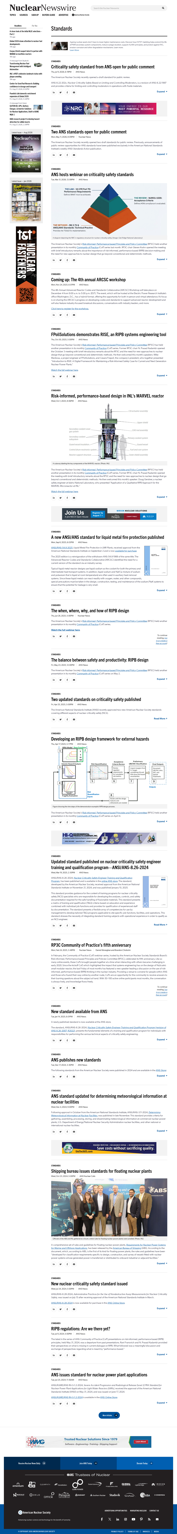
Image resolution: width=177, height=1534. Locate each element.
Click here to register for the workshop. (70, 308)
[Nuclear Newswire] (149, 1519)
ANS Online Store (116, 1302)
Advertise (63, 14)
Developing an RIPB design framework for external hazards (100, 738)
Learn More (74, 50)
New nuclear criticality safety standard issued (89, 1283)
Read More (159, 718)
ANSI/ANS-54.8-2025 (61, 547)
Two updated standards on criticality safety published (96, 699)
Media (156, 1531)
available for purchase (125, 550)
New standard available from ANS (79, 1011)
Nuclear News (85, 136)
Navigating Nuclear (138, 1510)
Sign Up (35, 14)
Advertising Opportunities (116, 1510)
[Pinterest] (141, 1519)
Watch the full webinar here (64, 369)
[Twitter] (109, 1519)
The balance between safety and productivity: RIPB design (99, 659)
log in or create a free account (161, 640)
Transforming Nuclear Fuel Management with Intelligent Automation (20, 66)
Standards (56, 61)
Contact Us (154, 1510)
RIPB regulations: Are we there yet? (80, 1328)
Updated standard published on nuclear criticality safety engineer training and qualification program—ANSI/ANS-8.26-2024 (106, 864)
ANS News (80, 71)
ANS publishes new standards (76, 1059)
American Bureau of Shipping (127, 1247)
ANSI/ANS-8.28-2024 (62, 1302)
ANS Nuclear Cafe (87, 1176)
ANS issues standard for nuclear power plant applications (99, 1374)
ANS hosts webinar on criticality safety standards (92, 174)
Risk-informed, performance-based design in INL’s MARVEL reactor (107, 395)
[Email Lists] (157, 1519)
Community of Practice (87, 247)
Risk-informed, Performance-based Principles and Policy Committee (114, 243)
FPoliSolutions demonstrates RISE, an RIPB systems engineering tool (108, 334)
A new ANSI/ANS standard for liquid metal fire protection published (107, 537)
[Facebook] (102, 1519)
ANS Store (161, 1070)
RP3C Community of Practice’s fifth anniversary (91, 945)
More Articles (107, 1415)
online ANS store (109, 880)
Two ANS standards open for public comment (89, 131)
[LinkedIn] (117, 1519)
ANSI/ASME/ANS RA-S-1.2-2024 (67, 1397)
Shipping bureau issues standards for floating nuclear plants (101, 1171)
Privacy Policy (117, 1531)
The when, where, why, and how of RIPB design (90, 610)
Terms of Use (133, 1531)
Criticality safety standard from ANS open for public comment (103, 66)
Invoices (146, 1531)
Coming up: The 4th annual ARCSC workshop (88, 279)
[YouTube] (133, 1519)
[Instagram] (125, 1519)
